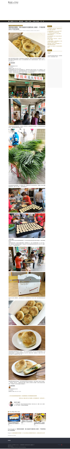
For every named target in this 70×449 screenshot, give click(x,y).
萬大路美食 (35, 30)
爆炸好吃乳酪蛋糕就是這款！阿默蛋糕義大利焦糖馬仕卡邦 (13, 423)
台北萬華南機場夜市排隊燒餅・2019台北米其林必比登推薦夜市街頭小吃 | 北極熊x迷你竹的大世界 (28, 433)
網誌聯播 (9, 440)
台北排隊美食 (20, 30)
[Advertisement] (35, 13)
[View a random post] (43, 21)
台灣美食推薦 (15, 25)
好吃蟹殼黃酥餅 (28, 30)
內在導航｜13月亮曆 (28, 21)
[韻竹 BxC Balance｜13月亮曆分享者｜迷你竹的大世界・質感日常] (9, 21)
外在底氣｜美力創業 (36, 21)
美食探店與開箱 (20, 25)
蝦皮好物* (49, 52)
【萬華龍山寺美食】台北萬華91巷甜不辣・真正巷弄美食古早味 (26, 421)
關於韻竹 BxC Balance (14, 21)
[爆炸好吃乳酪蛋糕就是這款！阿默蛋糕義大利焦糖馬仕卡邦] (14, 413)
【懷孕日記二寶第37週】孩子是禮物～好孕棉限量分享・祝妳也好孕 (32, 398)
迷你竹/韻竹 (15, 30)
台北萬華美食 (24, 30)
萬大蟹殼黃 (31, 30)
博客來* (49, 53)
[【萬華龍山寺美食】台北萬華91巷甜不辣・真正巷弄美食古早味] (27, 413)
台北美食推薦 (10, 25)
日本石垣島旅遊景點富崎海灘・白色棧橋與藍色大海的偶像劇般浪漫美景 (22, 395)
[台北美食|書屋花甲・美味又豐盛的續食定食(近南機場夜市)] (40, 413)
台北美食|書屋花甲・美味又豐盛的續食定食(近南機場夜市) (39, 423)
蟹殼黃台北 (38, 30)
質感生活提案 (21, 21)
